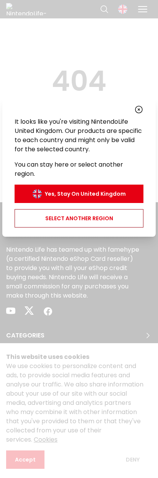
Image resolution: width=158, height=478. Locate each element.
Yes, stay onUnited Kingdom (85, 194)
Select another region (79, 218)
